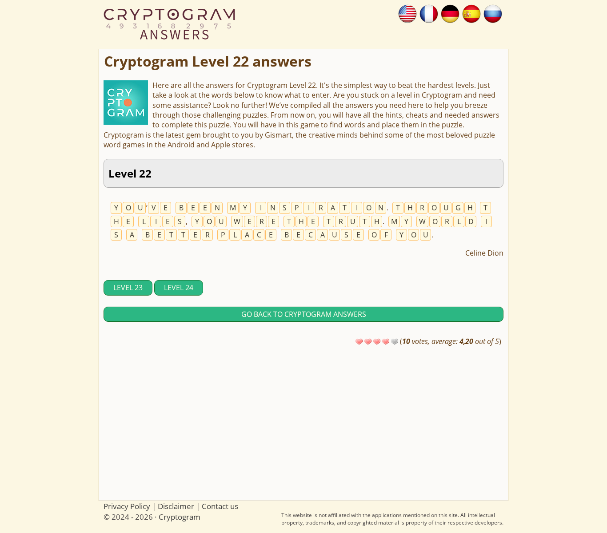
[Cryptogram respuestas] (471, 13)
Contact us (220, 506)
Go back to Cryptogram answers (303, 314)
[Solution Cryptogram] (428, 13)
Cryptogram (179, 517)
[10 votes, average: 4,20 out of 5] (359, 341)
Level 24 (178, 287)
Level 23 (128, 287)
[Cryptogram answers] (407, 13)
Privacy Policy (127, 506)
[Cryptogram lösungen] (450, 13)
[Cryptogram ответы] (492, 13)
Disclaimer (176, 506)
